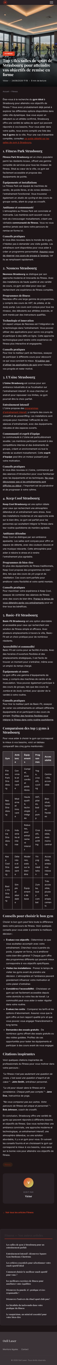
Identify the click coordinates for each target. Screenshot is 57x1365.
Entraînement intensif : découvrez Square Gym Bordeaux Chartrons (26, 1255)
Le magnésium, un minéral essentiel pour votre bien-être (26, 1316)
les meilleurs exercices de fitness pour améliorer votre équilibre (24, 1282)
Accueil (6, 91)
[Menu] (51, 2)
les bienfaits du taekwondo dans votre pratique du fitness (24, 1306)
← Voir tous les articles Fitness (18, 1212)
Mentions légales (10, 1349)
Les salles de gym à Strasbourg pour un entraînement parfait (25, 1246)
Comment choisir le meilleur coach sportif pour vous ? (26, 1273)
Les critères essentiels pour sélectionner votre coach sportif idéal (28, 1264)
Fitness (9, 54)
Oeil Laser (9, 1341)
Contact (24, 1349)
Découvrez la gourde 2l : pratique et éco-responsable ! (26, 1291)
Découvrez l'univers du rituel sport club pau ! (28, 1299)
